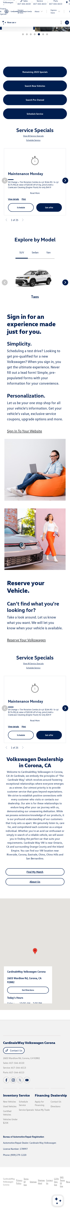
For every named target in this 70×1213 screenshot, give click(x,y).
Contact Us (15, 1050)
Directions (55, 1106)
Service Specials (26, 1109)
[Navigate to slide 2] (27, 34)
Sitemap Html (41, 1181)
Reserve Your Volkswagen (26, 640)
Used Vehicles (9, 1106)
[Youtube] (27, 1080)
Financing (42, 1095)
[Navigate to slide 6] (43, 34)
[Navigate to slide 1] (23, 34)
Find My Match (35, 872)
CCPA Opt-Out (56, 1182)
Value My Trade (42, 1109)
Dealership (59, 1095)
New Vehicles (9, 1101)
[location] (67, 2)
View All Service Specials (33, 136)
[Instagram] (13, 1080)
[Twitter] (20, 1080)
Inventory (10, 1095)
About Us (35, 881)
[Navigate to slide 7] (47, 34)
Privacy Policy (19, 1181)
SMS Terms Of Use (62, 1181)
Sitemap (33, 1182)
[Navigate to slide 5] (38, 34)
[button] (35, 951)
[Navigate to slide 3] (31, 34)
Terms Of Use (26, 1182)
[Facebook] (6, 1080)
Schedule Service (33, 140)
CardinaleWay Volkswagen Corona (9, 1182)
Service (24, 1095)
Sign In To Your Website (24, 431)
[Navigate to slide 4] (34, 34)
